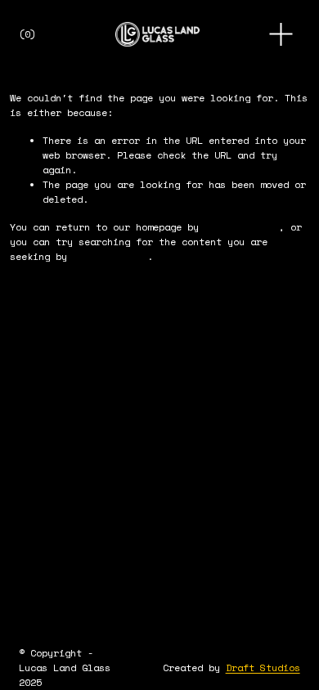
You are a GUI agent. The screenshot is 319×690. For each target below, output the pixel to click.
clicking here (241, 227)
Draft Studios (263, 667)
